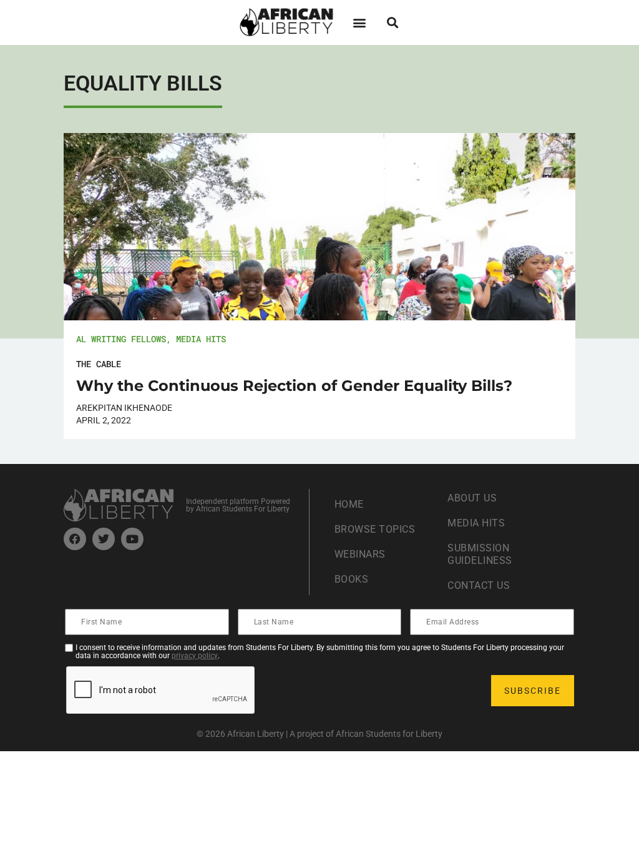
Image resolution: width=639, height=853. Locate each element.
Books (351, 579)
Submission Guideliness (479, 554)
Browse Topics (375, 529)
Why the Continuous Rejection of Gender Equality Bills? (294, 386)
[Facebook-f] (75, 539)
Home (349, 504)
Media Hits (201, 339)
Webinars (360, 554)
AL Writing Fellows (121, 339)
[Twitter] (103, 539)
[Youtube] (132, 539)
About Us (472, 498)
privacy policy (195, 655)
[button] (359, 22)
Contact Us (478, 585)
